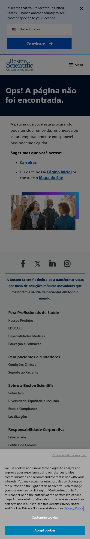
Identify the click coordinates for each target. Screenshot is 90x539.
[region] (45, 494)
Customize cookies (45, 517)
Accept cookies (45, 530)
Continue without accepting (69, 455)
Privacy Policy (73, 508)
